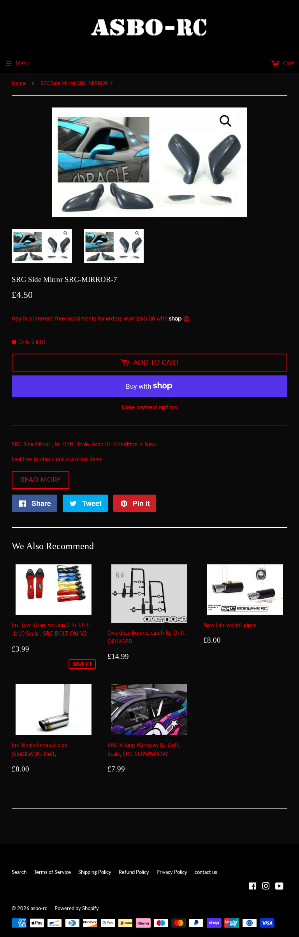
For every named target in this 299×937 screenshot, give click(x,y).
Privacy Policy (172, 872)
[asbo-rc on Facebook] (252, 887)
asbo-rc (39, 908)
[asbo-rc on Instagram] (266, 887)
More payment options (149, 407)
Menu (23, 63)
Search (19, 872)
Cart (287, 63)
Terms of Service (52, 872)
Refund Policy (134, 872)
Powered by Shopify (77, 908)
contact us (206, 872)
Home (18, 83)
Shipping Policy (94, 872)
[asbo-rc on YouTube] (279, 887)
